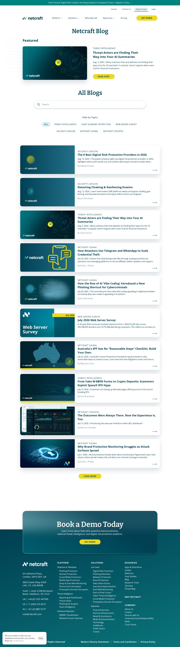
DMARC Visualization (68, 615)
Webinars (129, 573)
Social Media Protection (70, 577)
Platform (63, 562)
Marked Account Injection (71, 618)
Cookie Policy (18, 641)
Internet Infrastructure (103, 613)
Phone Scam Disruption (70, 586)
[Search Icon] (90, 104)
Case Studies (131, 576)
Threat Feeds (65, 600)
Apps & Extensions (133, 567)
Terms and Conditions (125, 642)
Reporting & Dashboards (70, 597)
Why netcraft (133, 597)
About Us (129, 609)
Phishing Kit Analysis (68, 603)
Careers (128, 612)
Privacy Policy (148, 642)
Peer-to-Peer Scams (102, 592)
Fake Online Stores (101, 583)
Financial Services (101, 610)
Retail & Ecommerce (102, 616)
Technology (98, 622)
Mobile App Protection (69, 580)
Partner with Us (132, 615)
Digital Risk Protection (103, 571)
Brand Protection (101, 580)
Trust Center (130, 624)
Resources (131, 562)
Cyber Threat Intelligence (104, 595)
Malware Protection (102, 577)
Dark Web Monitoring (103, 589)
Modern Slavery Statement (95, 642)
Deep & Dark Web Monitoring (72, 583)
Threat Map (130, 588)
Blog (127, 579)
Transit (96, 631)
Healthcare (98, 625)
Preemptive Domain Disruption (73, 589)
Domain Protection (68, 574)
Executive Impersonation (104, 586)
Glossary (129, 585)
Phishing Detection (101, 574)
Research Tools (132, 582)
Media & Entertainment (103, 619)
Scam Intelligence (67, 607)
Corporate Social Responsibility (139, 618)
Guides (128, 570)
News (127, 621)
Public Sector (99, 628)
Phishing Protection (68, 571)
